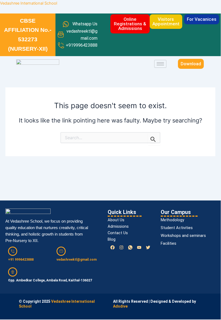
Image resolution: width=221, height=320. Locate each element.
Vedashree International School (28, 3)
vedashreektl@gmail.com (77, 259)
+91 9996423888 (21, 259)
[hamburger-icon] (160, 64)
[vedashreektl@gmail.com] (61, 251)
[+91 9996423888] (12, 251)
